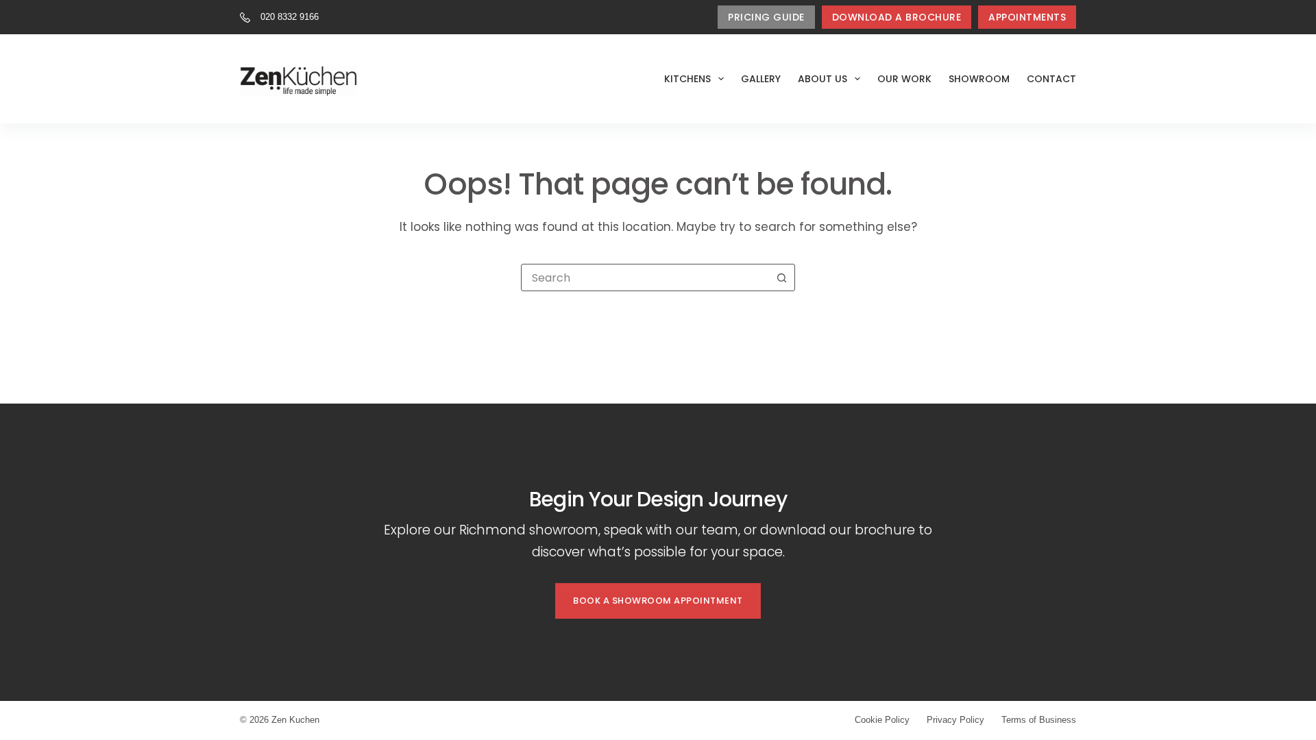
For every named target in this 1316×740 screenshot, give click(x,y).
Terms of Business (1038, 720)
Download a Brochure (897, 17)
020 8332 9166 (289, 17)
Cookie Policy (882, 720)
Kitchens (687, 79)
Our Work (904, 79)
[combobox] (645, 277)
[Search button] (781, 277)
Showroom (979, 79)
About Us (822, 79)
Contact (1051, 79)
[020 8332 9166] (245, 17)
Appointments (1027, 17)
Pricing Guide (766, 17)
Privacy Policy (955, 720)
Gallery (761, 79)
